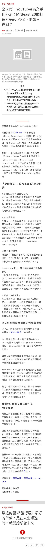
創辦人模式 (16, 332)
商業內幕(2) (30, 478)
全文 (26, 471)
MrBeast (17, 133)
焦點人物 (10, 4)
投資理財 (9, 508)
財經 (3, 4)
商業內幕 (17, 478)
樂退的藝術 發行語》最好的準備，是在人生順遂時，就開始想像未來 (22, 518)
